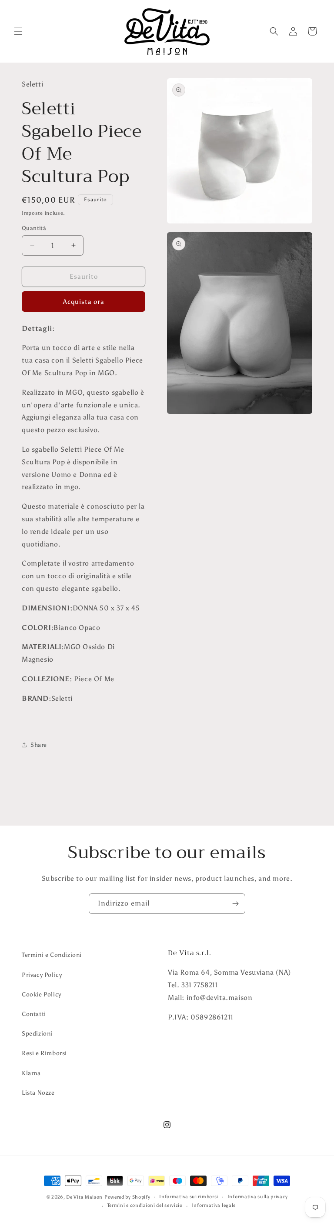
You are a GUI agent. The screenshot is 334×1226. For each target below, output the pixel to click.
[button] (18, 31)
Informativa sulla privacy (257, 1196)
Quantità (34, 228)
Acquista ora (83, 302)
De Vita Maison (84, 1197)
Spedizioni (37, 1033)
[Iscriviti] (235, 903)
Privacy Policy (42, 975)
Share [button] (38, 745)
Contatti (34, 1014)
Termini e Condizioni (52, 955)
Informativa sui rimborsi (188, 1196)
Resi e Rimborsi (44, 1053)
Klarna (31, 1073)
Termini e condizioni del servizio (145, 1205)
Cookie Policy (41, 994)
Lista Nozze (38, 1092)
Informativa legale (213, 1205)
